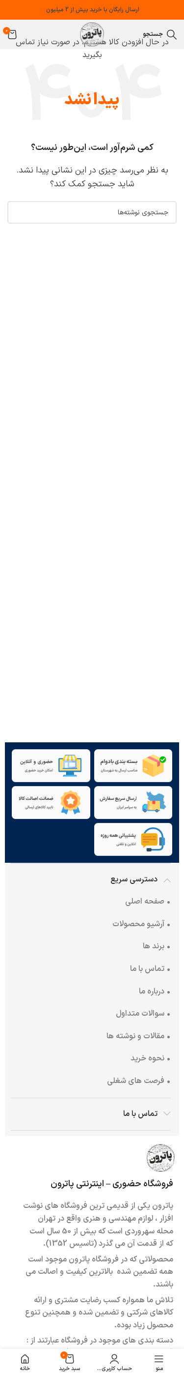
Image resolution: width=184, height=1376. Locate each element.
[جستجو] (18, 212)
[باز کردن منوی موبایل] (133, 34)
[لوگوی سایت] (92, 34)
